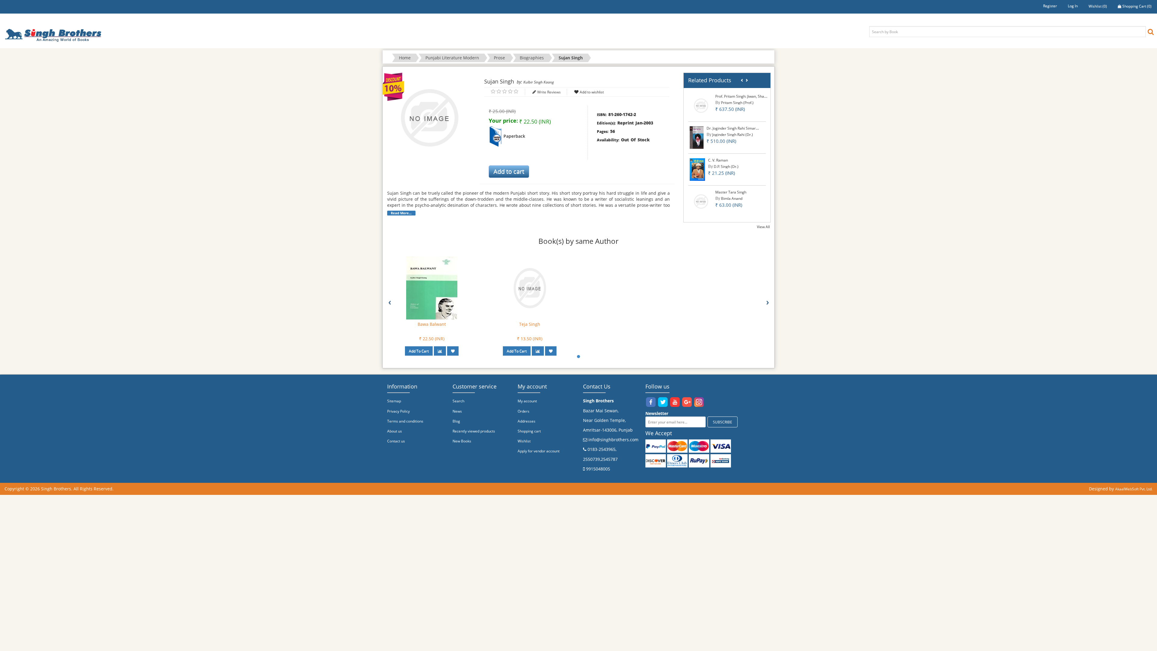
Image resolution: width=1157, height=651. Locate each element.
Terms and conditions (405, 421)
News (457, 411)
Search (458, 401)
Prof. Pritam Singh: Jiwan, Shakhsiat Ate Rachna (754, 96)
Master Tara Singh (730, 192)
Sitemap (394, 401)
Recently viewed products (474, 431)
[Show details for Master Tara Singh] (701, 201)
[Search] (1150, 31)
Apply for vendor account (539, 451)
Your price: (503, 120)
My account (527, 401)
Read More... (401, 213)
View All (763, 226)
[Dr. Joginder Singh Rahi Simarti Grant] (697, 137)
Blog (456, 421)
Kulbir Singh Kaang (538, 82)
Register (1050, 5)
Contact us (396, 441)
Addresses (526, 421)
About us (394, 431)
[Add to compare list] (440, 351)
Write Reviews (549, 92)
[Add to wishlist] (453, 351)
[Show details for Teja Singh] (529, 287)
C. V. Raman (718, 160)
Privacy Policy (398, 411)
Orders (523, 411)
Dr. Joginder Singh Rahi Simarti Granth (738, 128)
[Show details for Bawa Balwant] (431, 287)
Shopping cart (529, 431)
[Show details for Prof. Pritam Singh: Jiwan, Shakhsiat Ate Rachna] (701, 105)
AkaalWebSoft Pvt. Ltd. (1133, 489)
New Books (462, 441)
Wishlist (524, 441)
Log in (1073, 5)
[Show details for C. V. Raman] (697, 169)
